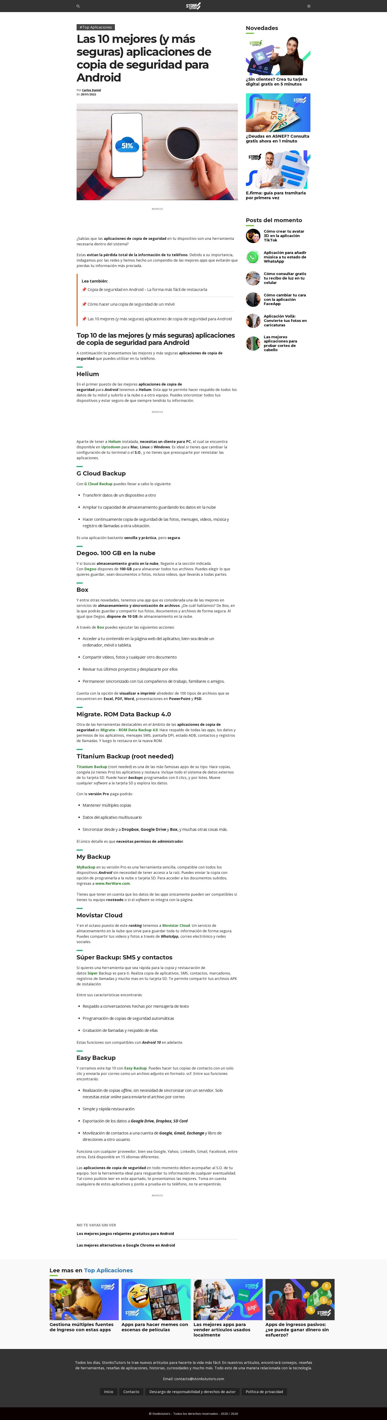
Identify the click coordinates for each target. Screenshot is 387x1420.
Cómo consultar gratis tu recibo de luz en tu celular (285, 278)
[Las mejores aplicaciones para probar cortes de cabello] (253, 348)
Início (108, 1391)
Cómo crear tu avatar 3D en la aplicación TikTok (284, 235)
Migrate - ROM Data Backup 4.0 (129, 729)
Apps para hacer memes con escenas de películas (155, 1327)
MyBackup (86, 867)
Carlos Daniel (91, 90)
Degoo (90, 568)
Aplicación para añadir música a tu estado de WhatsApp (285, 257)
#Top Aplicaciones (96, 27)
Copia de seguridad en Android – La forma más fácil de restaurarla (147, 289)
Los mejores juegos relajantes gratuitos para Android (125, 1233)
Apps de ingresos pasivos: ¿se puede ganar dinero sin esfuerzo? (297, 1330)
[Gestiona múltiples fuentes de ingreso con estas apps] (84, 1317)
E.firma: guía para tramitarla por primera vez (276, 195)
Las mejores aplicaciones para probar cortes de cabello (280, 343)
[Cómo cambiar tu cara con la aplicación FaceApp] (253, 304)
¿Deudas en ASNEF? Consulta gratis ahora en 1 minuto (277, 138)
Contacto (131, 1391)
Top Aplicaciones (108, 1270)
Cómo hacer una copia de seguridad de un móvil (131, 304)
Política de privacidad (264, 1391)
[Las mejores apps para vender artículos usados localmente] (228, 1317)
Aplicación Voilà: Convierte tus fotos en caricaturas (285, 320)
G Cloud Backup (98, 483)
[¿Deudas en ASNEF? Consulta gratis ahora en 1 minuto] (278, 129)
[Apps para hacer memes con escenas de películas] (156, 1317)
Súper (92, 973)
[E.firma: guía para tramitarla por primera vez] (278, 186)
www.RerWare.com (112, 883)
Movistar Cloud (176, 925)
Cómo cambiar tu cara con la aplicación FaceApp (285, 299)
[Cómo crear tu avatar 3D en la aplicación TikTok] (253, 240)
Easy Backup (135, 1068)
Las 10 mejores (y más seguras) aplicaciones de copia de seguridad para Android (160, 319)
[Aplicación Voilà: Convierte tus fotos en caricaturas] (253, 325)
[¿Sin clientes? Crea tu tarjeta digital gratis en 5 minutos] (278, 72)
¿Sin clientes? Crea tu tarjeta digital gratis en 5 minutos (276, 82)
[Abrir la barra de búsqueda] (78, 6)
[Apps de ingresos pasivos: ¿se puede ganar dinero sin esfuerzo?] (300, 1317)
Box (100, 627)
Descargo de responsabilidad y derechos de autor (192, 1391)
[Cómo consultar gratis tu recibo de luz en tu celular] (253, 283)
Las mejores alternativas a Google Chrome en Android (126, 1245)
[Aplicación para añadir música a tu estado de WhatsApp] (253, 261)
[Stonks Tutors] (193, 6)
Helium (114, 441)
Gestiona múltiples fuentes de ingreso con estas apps (81, 1327)
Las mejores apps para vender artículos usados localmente (222, 1330)
